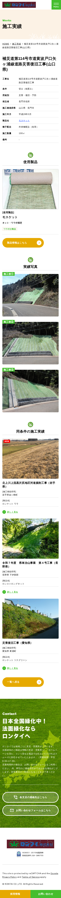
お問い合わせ (45, 894)
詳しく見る (12, 512)
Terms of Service (31, 877)
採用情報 (15, 894)
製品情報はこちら (17, 242)
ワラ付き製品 (10, 229)
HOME (5, 44)
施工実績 (16, 44)
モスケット (24, 120)
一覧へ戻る (13, 682)
